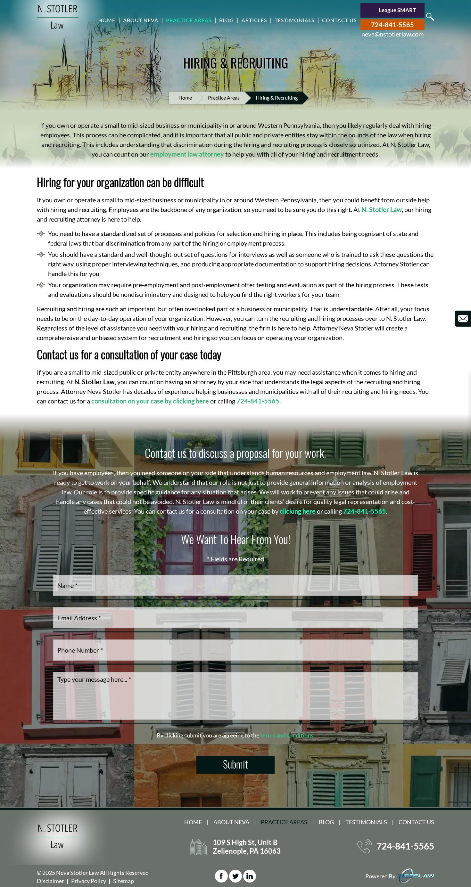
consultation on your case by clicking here (150, 401)
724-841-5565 (392, 24)
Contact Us (339, 20)
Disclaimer (50, 881)
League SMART (397, 10)
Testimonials (294, 20)
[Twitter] (235, 876)
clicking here (298, 511)
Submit (235, 763)
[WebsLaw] (416, 875)
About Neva (140, 20)
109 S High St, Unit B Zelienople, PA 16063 (247, 846)
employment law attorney (187, 154)
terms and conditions (286, 735)
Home (106, 20)
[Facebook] (221, 876)
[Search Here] (430, 17)
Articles (254, 20)
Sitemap (123, 881)
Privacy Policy (88, 881)
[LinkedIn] (249, 876)
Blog (226, 20)
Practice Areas (188, 20)
